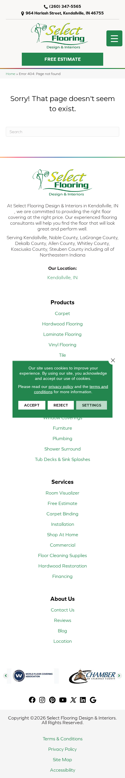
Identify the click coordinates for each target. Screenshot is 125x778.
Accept (32, 405)
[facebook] (32, 700)
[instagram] (42, 700)
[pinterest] (52, 700)
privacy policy (61, 386)
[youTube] (63, 700)
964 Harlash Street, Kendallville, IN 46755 (65, 13)
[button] (62, 59)
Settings (91, 405)
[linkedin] (83, 700)
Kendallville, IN (62, 277)
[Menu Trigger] (114, 38)
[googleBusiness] (93, 700)
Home (10, 74)
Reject (60, 405)
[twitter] (72, 700)
